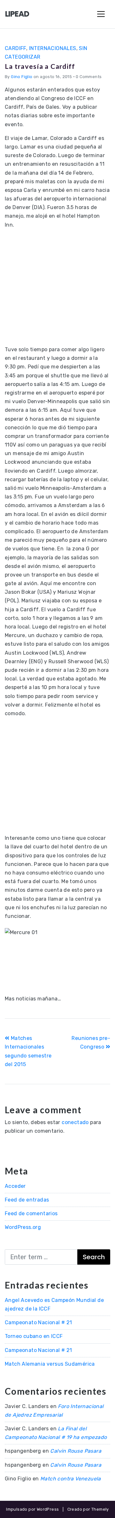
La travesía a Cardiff (40, 66)
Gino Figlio (21, 76)
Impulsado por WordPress (32, 1509)
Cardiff (15, 48)
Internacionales (52, 48)
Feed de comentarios (31, 1213)
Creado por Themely (88, 1509)
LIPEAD (17, 14)
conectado (75, 1122)
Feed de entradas (27, 1200)
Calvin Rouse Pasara (75, 1451)
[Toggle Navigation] (101, 14)
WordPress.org (23, 1227)
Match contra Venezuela (70, 1479)
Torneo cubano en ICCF (34, 1336)
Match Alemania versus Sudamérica (50, 1364)
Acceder (15, 1186)
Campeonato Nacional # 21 (38, 1322)
